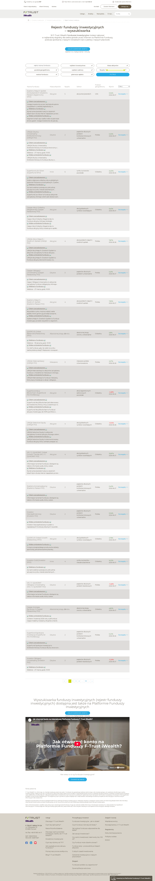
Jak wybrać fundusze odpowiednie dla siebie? (86, 829)
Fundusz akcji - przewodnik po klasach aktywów (86, 847)
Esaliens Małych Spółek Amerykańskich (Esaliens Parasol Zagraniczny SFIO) (37, 94)
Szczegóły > (122, 94)
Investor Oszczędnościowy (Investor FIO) (34, 514)
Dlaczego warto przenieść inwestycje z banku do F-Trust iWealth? (56, 833)
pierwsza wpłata (77, 74)
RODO (107, 840)
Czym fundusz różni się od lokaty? (84, 825)
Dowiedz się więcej (77, 779)
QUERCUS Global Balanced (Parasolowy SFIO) (36, 334)
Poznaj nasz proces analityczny (57, 851)
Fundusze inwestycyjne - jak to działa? (85, 821)
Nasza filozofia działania (54, 828)
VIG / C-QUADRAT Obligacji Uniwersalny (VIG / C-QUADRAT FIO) (36, 585)
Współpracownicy (111, 821)
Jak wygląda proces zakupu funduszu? (56, 847)
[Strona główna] (31, 13)
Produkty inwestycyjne (38, 20)
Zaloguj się (124, 6)
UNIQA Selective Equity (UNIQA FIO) (36, 424)
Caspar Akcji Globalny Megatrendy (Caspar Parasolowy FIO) (36, 210)
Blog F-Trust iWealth (53, 855)
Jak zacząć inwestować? (80, 834)
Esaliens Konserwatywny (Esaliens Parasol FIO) (37, 487)
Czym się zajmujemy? (53, 825)
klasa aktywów (112, 65)
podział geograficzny (42, 70)
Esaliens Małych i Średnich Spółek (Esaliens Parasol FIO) (35, 302)
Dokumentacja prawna (113, 833)
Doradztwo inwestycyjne (54, 839)
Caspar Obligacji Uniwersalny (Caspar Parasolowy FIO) (35, 273)
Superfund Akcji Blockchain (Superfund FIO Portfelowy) (36, 393)
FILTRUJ (113, 74)
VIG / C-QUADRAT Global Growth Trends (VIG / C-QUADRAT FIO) (37, 454)
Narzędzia (100, 14)
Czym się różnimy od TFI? (55, 842)
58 (86, 681)
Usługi (82, 14)
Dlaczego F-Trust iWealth (55, 821)
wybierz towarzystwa (77, 65)
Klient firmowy (44, 6)
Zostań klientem (109, 6)
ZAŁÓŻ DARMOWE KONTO (77, 49)
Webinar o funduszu (36, 108)
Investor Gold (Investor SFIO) (36, 561)
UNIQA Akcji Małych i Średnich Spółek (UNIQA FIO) (37, 241)
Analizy (90, 14)
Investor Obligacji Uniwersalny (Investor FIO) (36, 660)
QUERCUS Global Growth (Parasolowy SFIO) (37, 539)
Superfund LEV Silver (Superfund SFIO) (35, 172)
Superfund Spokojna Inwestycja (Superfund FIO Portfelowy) (36, 635)
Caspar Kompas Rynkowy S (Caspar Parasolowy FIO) (35, 609)
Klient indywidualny (30, 6)
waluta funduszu (42, 74)
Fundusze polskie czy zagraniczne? (85, 865)
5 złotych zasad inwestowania (82, 851)
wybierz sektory (77, 70)
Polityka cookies (110, 836)
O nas (110, 14)
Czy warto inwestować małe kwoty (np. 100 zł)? (87, 838)
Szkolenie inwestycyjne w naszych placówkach (84, 856)
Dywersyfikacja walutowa (81, 868)
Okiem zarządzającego (37, 101)
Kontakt (96, 6)
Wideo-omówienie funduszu (39, 116)
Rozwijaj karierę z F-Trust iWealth (117, 825)
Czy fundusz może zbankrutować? (84, 842)
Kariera (54, 6)
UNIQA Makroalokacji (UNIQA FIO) (35, 362)
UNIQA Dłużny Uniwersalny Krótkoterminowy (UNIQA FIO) (34, 135)
